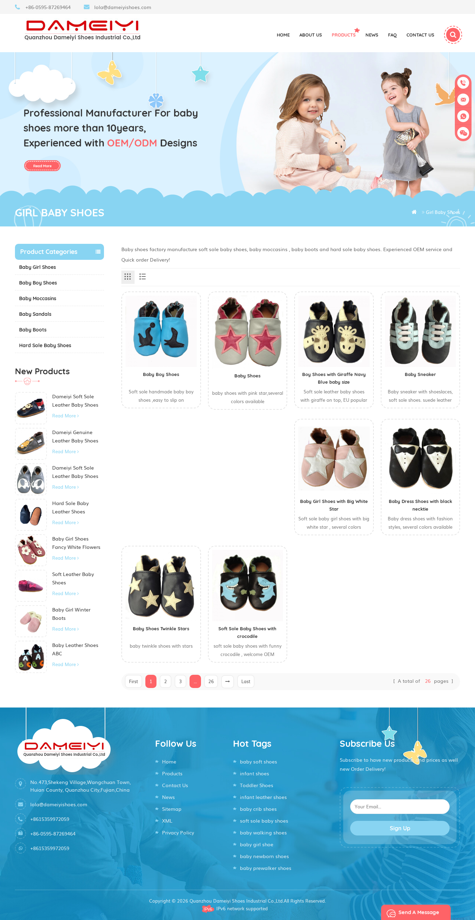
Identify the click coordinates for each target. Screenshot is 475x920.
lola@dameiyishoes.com (122, 6)
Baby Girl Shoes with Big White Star (334, 505)
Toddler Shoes (256, 785)
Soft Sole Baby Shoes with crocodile (247, 632)
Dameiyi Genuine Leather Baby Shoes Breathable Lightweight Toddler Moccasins (75, 437)
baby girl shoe (256, 844)
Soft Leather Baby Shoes (73, 578)
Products (344, 35)
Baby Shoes (247, 375)
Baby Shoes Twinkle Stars (161, 628)
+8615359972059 (49, 818)
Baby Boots (33, 330)
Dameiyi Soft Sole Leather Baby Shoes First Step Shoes (75, 401)
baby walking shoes (263, 832)
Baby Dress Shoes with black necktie (420, 505)
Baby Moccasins (37, 298)
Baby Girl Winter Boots (71, 613)
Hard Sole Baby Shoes (45, 345)
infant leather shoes (263, 796)
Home (283, 35)
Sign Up (400, 828)
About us (310, 35)
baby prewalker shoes (265, 867)
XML (167, 820)
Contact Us (175, 785)
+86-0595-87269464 (48, 6)
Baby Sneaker (420, 374)
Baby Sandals (35, 314)
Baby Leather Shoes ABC (75, 649)
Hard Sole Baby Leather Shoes (70, 507)
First (133, 681)
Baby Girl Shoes (37, 267)
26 (211, 681)
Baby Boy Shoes (38, 283)
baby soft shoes (258, 761)
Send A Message (418, 912)
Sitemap (172, 808)
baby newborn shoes (264, 856)
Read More (64, 415)
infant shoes (254, 773)
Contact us (420, 35)
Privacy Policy (178, 832)
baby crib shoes (258, 808)
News (371, 35)
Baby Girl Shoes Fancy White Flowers (76, 542)
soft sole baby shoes (264, 820)
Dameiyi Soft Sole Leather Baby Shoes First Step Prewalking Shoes (77, 472)
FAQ (392, 35)
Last (245, 681)
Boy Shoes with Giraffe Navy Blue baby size (334, 378)
